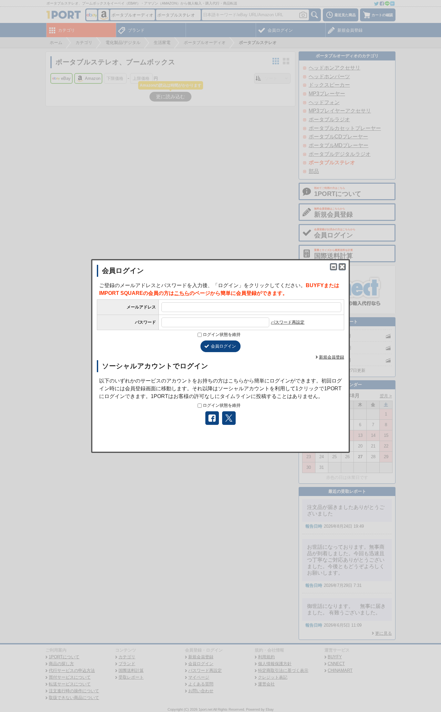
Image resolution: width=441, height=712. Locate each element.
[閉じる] (342, 266)
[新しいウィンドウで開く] (333, 266)
